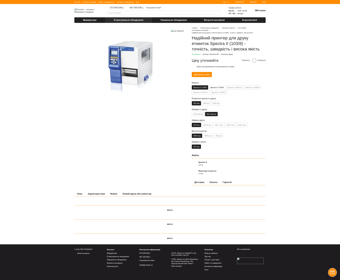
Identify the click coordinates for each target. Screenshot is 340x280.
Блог (137, 2)
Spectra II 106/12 (234, 87)
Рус (228, 2)
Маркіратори (89, 20)
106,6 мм (230, 125)
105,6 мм (207, 125)
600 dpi (216, 103)
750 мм (218, 136)
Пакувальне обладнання (174, 20)
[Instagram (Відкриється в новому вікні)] (146, 2)
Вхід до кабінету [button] (211, 253)
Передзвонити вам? (153, 8)
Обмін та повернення (106, 2)
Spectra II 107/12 (200, 92)
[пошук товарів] (218, 13)
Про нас (77, 2)
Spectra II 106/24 (252, 87)
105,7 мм (219, 125)
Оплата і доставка (89, 2)
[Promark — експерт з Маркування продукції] (250, 261)
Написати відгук (227, 54)
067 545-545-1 (136, 8)
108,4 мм (242, 125)
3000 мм (208, 136)
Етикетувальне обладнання (128, 20)
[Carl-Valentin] (177, 31)
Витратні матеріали (214, 20)
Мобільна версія (83, 253)
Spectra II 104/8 (217, 87)
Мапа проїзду (176, 266)
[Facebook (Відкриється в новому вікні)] (149, 2)
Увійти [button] (199, 67)
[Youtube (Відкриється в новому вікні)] (153, 2)
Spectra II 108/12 (218, 92)
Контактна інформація (125, 2)
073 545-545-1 (117, 8)
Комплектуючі (249, 20)
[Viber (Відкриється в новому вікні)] (156, 2)
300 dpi (206, 103)
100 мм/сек (198, 114)
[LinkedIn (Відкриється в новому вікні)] (143, 2)
